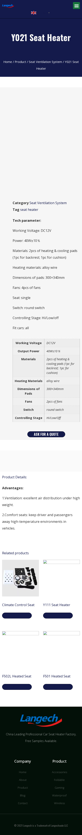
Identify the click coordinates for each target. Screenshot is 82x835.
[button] (76, 5)
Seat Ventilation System (45, 62)
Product (20, 62)
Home (7, 62)
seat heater (29, 209)
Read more (17, 615)
